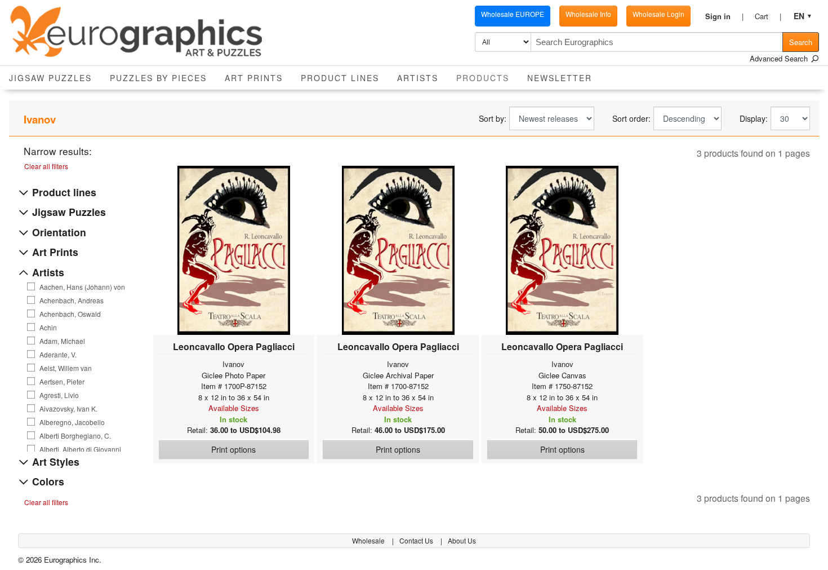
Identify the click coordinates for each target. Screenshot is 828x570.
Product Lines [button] (340, 77)
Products (487, 77)
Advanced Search (780, 58)
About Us (462, 540)
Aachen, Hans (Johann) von (82, 286)
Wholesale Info (588, 14)
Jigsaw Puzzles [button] (50, 77)
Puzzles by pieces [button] (158, 77)
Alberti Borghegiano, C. (75, 435)
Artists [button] (417, 77)
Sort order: (631, 118)
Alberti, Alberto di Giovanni (80, 449)
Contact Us (417, 540)
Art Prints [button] (254, 77)
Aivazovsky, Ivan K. (68, 408)
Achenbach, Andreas (71, 300)
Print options (233, 449)
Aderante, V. (58, 354)
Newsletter (559, 77)
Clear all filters (46, 166)
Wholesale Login (658, 14)
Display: (754, 118)
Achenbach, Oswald (70, 314)
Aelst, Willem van (65, 368)
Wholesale (369, 540)
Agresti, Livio (59, 395)
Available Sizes (233, 408)
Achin (48, 327)
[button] (724, 16)
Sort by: (492, 118)
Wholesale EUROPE (512, 14)
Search (800, 42)
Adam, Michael (62, 341)
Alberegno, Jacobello (72, 422)
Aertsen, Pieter (61, 381)
